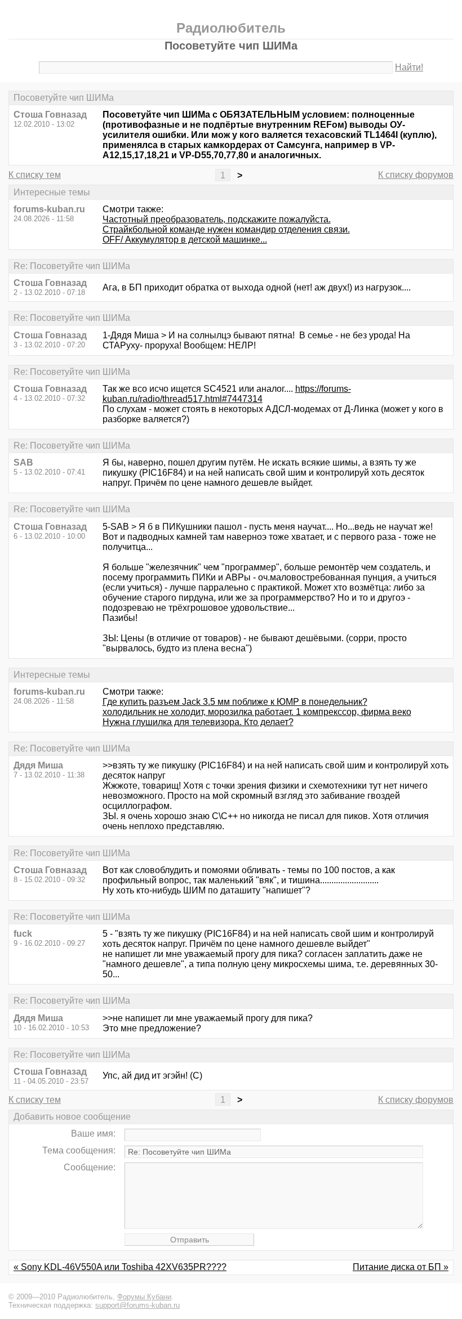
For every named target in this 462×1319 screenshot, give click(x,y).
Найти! (409, 67)
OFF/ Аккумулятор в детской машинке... (185, 239)
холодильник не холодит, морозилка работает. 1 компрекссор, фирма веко (257, 712)
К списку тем (34, 175)
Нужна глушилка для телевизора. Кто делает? (198, 722)
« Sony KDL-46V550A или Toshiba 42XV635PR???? (120, 1267)
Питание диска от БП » (400, 1267)
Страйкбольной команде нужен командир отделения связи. (226, 229)
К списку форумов (416, 175)
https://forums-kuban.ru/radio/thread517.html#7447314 (227, 394)
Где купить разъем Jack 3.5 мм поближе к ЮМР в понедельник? (235, 702)
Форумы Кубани (144, 1297)
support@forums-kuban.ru (137, 1305)
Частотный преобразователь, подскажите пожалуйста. (217, 219)
